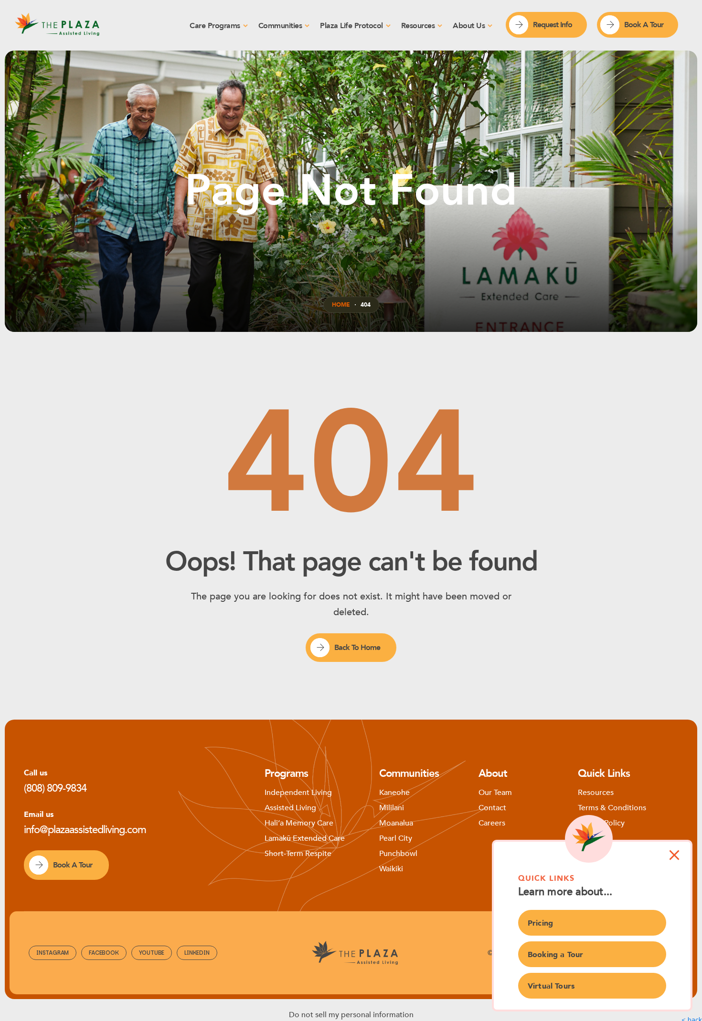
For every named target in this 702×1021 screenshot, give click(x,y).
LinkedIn (196, 953)
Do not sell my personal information (351, 1015)
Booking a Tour (555, 954)
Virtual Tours (551, 986)
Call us (35, 773)
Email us (38, 814)
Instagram (52, 953)
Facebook (103, 953)
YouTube (152, 953)
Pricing (540, 923)
